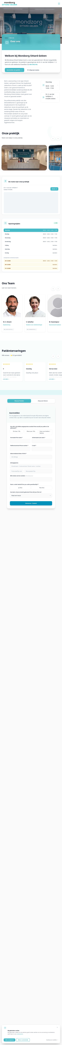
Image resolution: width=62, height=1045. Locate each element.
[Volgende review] (58, 356)
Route (53, 189)
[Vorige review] (53, 356)
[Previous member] (53, 289)
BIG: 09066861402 (31, 329)
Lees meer (5, 379)
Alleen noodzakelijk (23, 1040)
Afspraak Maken (43, 401)
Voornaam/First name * (16, 437)
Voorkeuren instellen (51, 1040)
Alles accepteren (9, 1040)
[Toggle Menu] (59, 3)
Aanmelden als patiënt (13, 70)
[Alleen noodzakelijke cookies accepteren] (57, 1027)
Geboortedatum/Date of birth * (18, 453)
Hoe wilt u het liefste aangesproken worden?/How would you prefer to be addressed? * (29, 427)
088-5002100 (33, 64)
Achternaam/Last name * (38, 437)
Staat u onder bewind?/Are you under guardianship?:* (24, 484)
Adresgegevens (14, 463)
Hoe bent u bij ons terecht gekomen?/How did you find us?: (26, 492)
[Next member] (58, 289)
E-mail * (34, 445)
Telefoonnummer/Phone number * (19, 445)
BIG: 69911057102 (8, 329)
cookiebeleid (20, 1034)
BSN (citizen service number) (21, 476)
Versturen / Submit (31, 503)
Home (6, 38)
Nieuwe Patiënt (19, 401)
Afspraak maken (34, 70)
